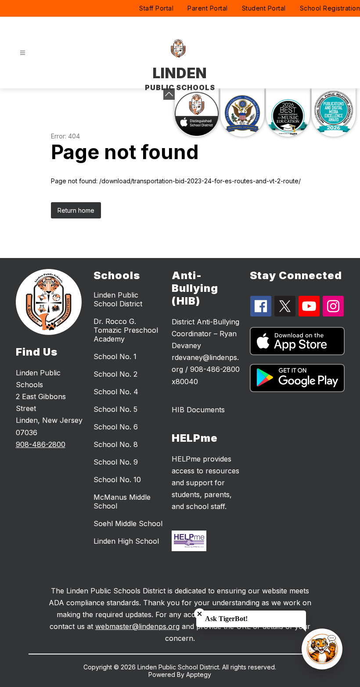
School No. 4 (116, 391)
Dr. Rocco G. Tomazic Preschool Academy (126, 330)
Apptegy (198, 674)
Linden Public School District (118, 299)
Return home (76, 210)
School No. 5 (115, 409)
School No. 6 (116, 426)
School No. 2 (115, 374)
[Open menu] (23, 53)
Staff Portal (156, 8)
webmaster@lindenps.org (137, 626)
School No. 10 (117, 479)
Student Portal (264, 8)
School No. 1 (115, 356)
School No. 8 (116, 444)
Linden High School (126, 541)
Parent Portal (207, 8)
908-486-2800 (40, 444)
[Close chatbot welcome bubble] (199, 613)
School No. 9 (116, 462)
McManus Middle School (122, 501)
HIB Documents (198, 409)
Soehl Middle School (128, 523)
